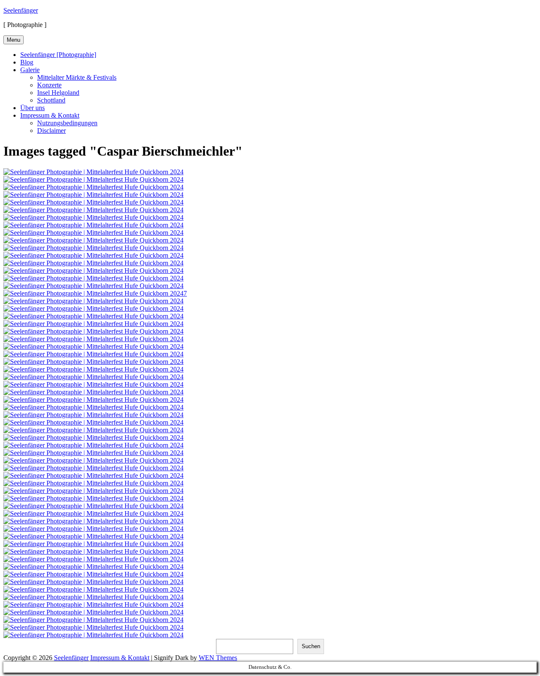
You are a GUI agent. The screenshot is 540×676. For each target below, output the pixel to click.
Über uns (32, 107)
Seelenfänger (20, 10)
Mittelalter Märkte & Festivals (76, 77)
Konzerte (49, 85)
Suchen (311, 646)
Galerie (30, 69)
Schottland (51, 100)
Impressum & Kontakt (49, 115)
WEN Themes (218, 657)
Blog (26, 62)
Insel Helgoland (58, 92)
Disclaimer (51, 130)
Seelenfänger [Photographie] (58, 54)
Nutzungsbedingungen (67, 123)
